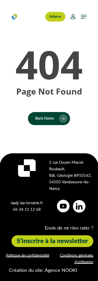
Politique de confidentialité (27, 255)
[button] (84, 16)
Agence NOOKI (61, 270)
